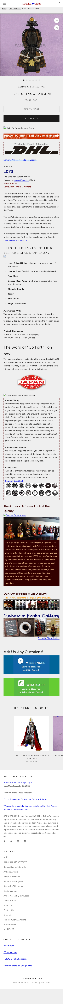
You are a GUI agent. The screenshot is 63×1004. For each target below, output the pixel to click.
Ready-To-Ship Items (13, 886)
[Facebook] (5, 841)
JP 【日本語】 (10, 929)
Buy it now (31, 118)
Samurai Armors (11, 160)
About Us (8, 905)
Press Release (10, 924)
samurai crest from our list (16, 240)
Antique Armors (11, 871)
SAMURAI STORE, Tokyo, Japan (18, 782)
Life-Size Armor (15, 8)
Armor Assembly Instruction (16, 895)
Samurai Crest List (14, 481)
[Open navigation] (4, 4)
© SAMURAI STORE (31, 979)
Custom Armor (10, 891)
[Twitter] (11, 841)
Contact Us (9, 910)
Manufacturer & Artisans (15, 919)
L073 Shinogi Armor (31, 8)
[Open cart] (59, 3)
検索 (6, 857)
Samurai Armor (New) (13, 881)
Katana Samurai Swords (15, 867)
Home (4, 8)
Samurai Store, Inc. (21, 180)
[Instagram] (18, 841)
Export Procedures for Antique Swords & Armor (26, 799)
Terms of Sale (10, 900)
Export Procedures (12, 876)
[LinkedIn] (25, 841)
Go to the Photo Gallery (48, 638)
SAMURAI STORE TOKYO (15, 862)
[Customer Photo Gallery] (31, 625)
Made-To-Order (28, 160)
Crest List (8, 915)
